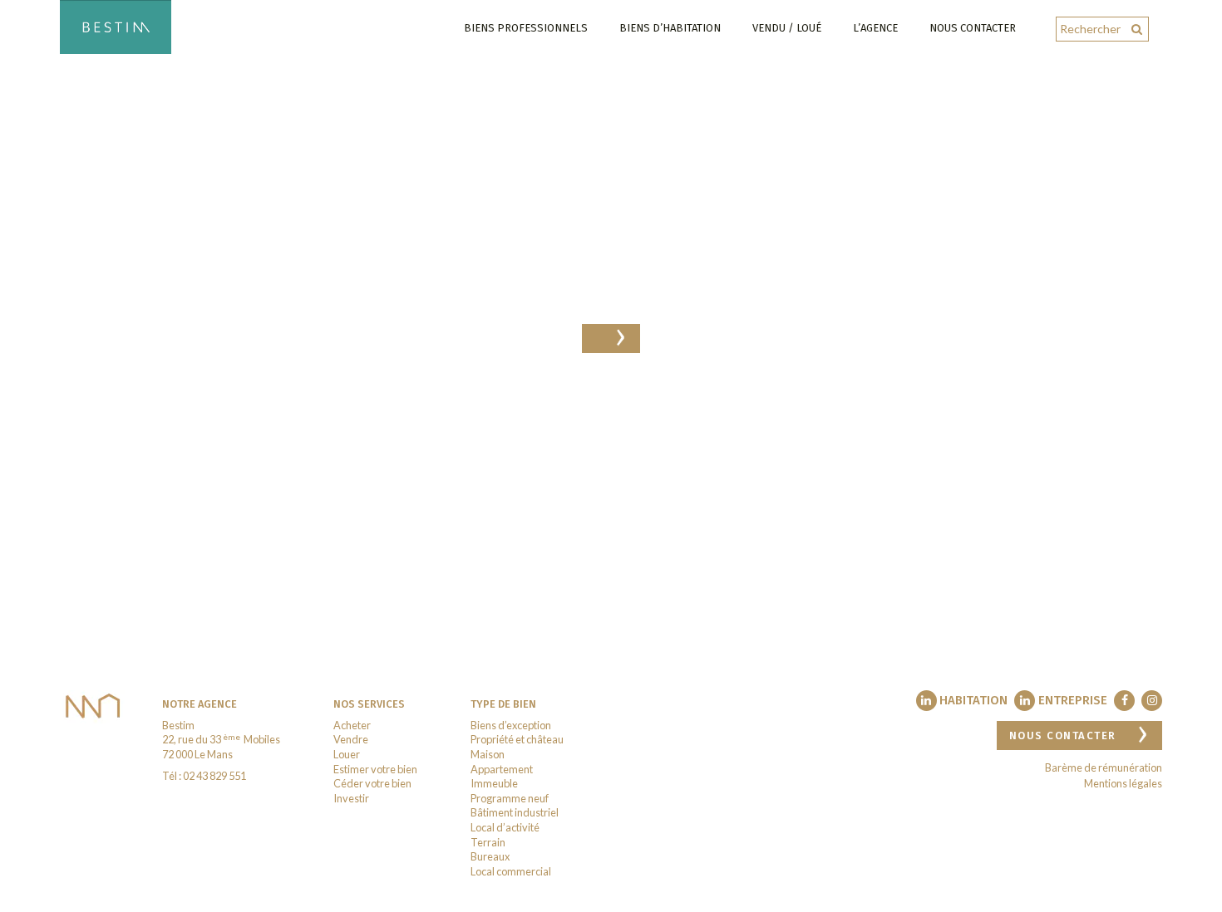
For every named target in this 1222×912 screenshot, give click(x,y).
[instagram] (1151, 700)
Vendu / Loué (786, 28)
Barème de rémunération (1103, 767)
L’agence (875, 28)
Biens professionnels (526, 28)
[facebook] (1124, 700)
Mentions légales (1123, 783)
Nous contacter (972, 28)
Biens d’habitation (670, 28)
